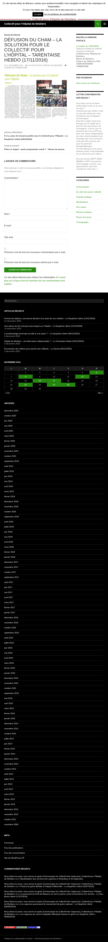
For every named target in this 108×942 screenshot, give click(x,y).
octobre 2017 (10, 572)
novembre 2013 (11, 764)
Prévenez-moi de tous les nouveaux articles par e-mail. (31, 262)
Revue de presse (12, 35)
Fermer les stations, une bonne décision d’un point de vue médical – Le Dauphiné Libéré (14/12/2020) (49, 318)
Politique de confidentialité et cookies (18, 939)
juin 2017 (8, 587)
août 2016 (8, 638)
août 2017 (8, 582)
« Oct (7, 393)
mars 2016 (9, 663)
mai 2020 (8, 426)
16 (40, 381)
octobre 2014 (10, 733)
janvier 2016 (9, 673)
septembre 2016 (11, 633)
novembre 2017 (11, 567)
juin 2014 (8, 744)
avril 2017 (8, 597)
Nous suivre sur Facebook (88, 83)
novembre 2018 (11, 506)
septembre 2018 (11, 517)
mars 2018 (9, 547)
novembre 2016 (11, 622)
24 (54, 385)
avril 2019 (8, 486)
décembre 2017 (11, 562)
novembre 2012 (11, 814)
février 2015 (9, 713)
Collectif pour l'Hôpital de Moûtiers (25, 23)
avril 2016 (8, 658)
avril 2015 (8, 703)
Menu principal (104, 23)
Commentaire (11, 178)
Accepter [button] (37, 14)
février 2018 (9, 552)
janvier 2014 (9, 754)
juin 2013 (8, 784)
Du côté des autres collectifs (88, 192)
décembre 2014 (11, 723)
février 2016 (9, 668)
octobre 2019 (10, 456)
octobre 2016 (10, 628)
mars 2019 (9, 491)
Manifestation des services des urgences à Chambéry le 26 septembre (51, 879)
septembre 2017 (11, 577)
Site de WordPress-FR (14, 858)
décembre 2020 (11, 411)
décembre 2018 (11, 501)
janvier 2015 (9, 718)
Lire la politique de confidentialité (60, 14)
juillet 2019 (9, 471)
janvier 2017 (9, 612)
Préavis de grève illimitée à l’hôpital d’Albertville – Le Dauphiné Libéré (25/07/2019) (57, 886)
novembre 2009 (11, 824)
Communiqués (82, 187)
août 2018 (8, 522)
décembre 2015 (11, 678)
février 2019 (9, 496)
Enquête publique (84, 197)
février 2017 (9, 607)
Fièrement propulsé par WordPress (48, 939)
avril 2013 (8, 789)
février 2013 (9, 799)
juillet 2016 (9, 643)
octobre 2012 (10, 819)
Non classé (81, 207)
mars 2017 (9, 602)
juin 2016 (8, 648)
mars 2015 (9, 708)
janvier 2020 (9, 446)
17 (54, 381)
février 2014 (9, 749)
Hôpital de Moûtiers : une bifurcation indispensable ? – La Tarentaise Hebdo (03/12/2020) (44, 341)
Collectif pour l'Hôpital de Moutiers (45, 65)
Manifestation (82, 202)
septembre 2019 (11, 461)
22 (25, 385)
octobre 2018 (10, 511)
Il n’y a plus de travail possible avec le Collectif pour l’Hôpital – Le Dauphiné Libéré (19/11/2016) (36, 135)
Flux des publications (13, 848)
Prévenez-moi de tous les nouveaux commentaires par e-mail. (35, 252)
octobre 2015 (10, 688)
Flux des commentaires (14, 853)
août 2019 (8, 466)
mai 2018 (8, 537)
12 (82, 376)
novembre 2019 (11, 451)
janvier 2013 (9, 804)
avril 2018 (8, 542)
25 (68, 385)
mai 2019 (8, 481)
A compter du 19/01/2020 (87, 46)
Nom (7, 214)
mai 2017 (8, 592)
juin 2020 (8, 421)
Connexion (9, 843)
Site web (8, 237)
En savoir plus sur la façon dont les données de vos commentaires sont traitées (35, 280)
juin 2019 (8, 476)
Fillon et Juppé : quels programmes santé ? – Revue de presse (34, 147)
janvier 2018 (9, 557)
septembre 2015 (11, 693)
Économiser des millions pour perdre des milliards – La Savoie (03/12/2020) (38, 349)
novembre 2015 (11, 683)
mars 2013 (9, 794)
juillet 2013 (9, 779)
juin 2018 (8, 532)
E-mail (8, 225)
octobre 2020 (10, 416)
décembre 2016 (11, 617)
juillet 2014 (9, 739)
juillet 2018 (9, 527)
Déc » (100, 393)
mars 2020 (9, 436)
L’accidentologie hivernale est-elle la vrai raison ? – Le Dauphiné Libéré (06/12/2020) (42, 333)
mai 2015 (8, 698)
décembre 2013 (11, 759)
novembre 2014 (11, 728)
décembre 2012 (11, 809)
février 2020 (9, 441)
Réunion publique (84, 212)
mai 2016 (8, 653)
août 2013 (8, 774)
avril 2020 (8, 431)
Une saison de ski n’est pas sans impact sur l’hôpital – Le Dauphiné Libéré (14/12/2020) (43, 326)
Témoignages (82, 222)
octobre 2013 (10, 769)
